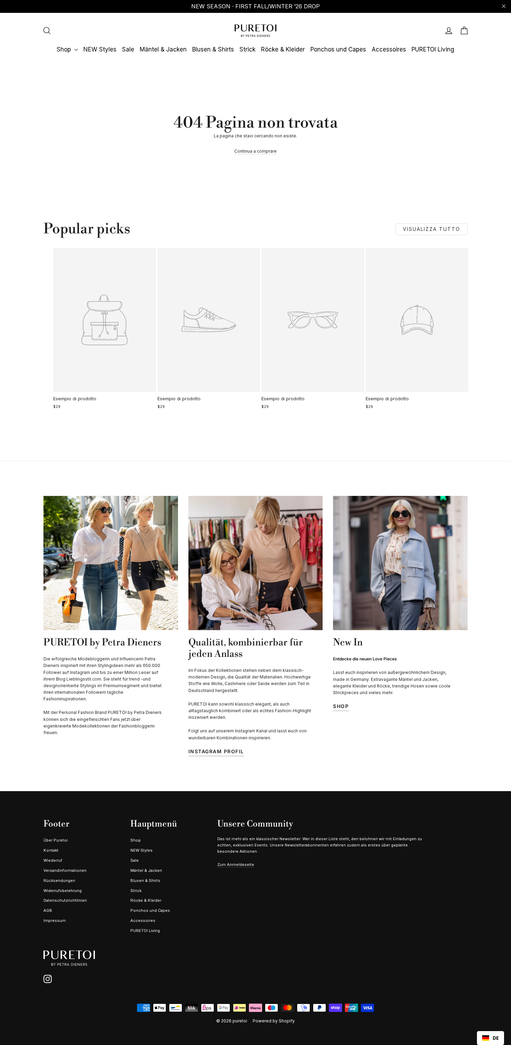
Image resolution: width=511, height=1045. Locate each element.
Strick (248, 49)
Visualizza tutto (431, 229)
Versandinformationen (65, 870)
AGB (47, 910)
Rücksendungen (59, 880)
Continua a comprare (255, 151)
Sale (128, 49)
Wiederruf (52, 860)
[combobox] (490, 1038)
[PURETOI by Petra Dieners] (110, 563)
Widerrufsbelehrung (62, 890)
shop (341, 706)
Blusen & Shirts (213, 49)
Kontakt (50, 850)
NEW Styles (99, 49)
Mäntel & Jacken (163, 49)
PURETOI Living (433, 49)
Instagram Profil (216, 751)
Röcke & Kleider (283, 49)
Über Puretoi (55, 840)
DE (496, 1038)
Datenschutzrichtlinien (65, 900)
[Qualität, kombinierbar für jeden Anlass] (255, 563)
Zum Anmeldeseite (235, 864)
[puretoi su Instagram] (47, 979)
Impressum (54, 920)
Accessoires (389, 49)
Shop (65, 49)
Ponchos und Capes (338, 49)
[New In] (400, 563)
